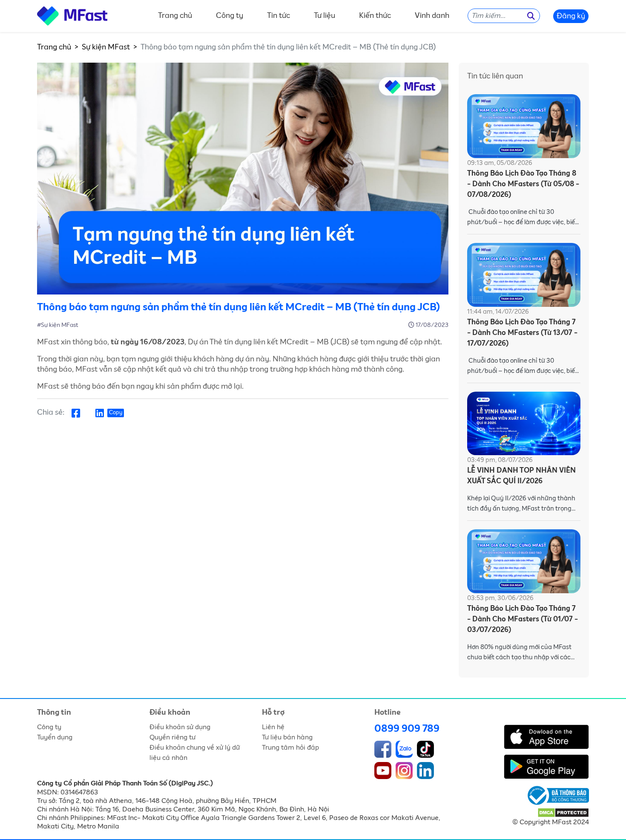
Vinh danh (432, 16)
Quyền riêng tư (172, 737)
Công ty (229, 16)
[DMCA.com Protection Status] (563, 812)
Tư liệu (324, 16)
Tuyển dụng (54, 737)
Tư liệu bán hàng (287, 737)
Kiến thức (375, 16)
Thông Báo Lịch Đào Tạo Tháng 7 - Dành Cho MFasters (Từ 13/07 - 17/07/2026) (522, 333)
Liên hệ (273, 727)
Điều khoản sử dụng (179, 727)
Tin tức (278, 16)
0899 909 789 (406, 729)
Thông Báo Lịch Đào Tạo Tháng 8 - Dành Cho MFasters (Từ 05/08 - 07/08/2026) (523, 184)
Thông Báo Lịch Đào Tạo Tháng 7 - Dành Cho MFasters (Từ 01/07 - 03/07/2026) (522, 619)
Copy (115, 413)
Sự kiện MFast (106, 47)
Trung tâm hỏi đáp (290, 747)
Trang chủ (175, 16)
